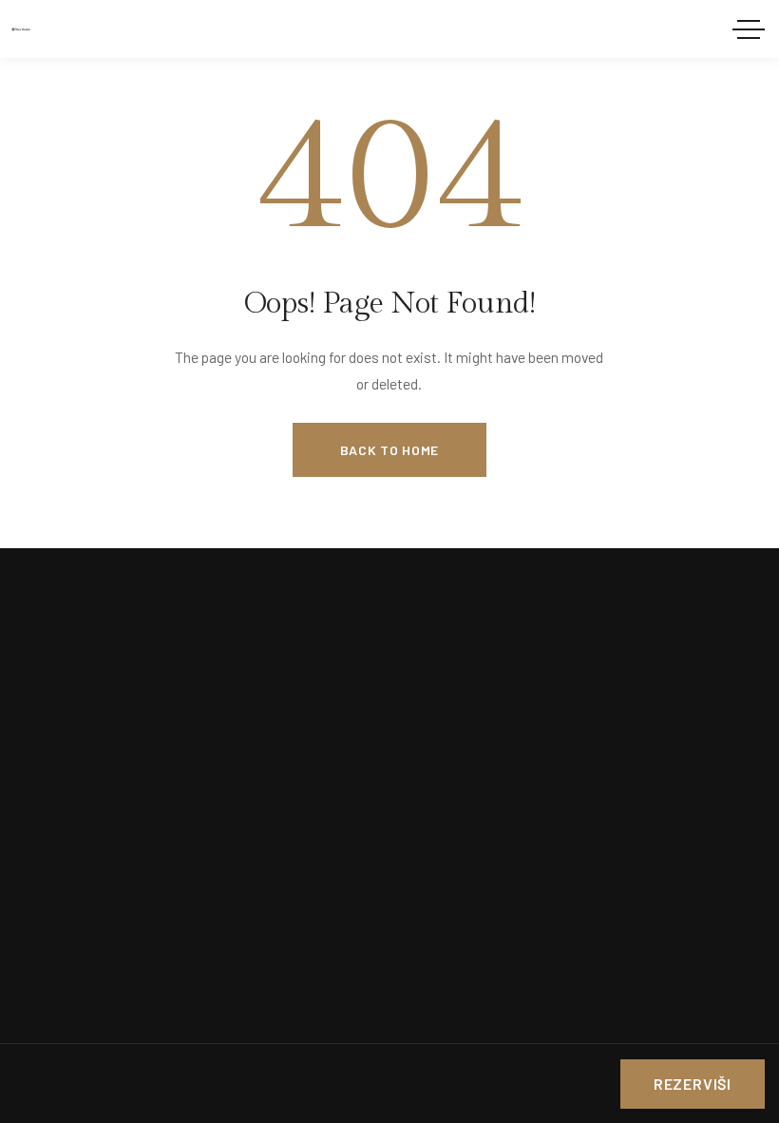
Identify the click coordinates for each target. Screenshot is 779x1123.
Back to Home (389, 450)
